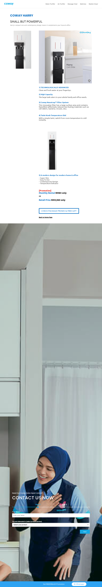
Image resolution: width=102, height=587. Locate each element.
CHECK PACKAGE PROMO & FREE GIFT (58, 211)
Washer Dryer (93, 4)
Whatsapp (80, 584)
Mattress (83, 4)
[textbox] (49, 525)
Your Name (16, 512)
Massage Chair (72, 4)
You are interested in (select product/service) (27, 521)
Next (84, 532)
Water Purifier (50, 4)
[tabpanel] (51, 519)
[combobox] (51, 525)
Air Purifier (61, 4)
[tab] (37, 505)
